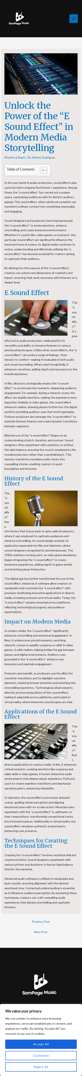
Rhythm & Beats (15, 157)
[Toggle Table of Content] (41, 170)
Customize (41, 1055)
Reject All (41, 1067)
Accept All (41, 1044)
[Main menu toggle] (73, 18)
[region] (41, 1040)
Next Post (41, 932)
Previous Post (41, 921)
